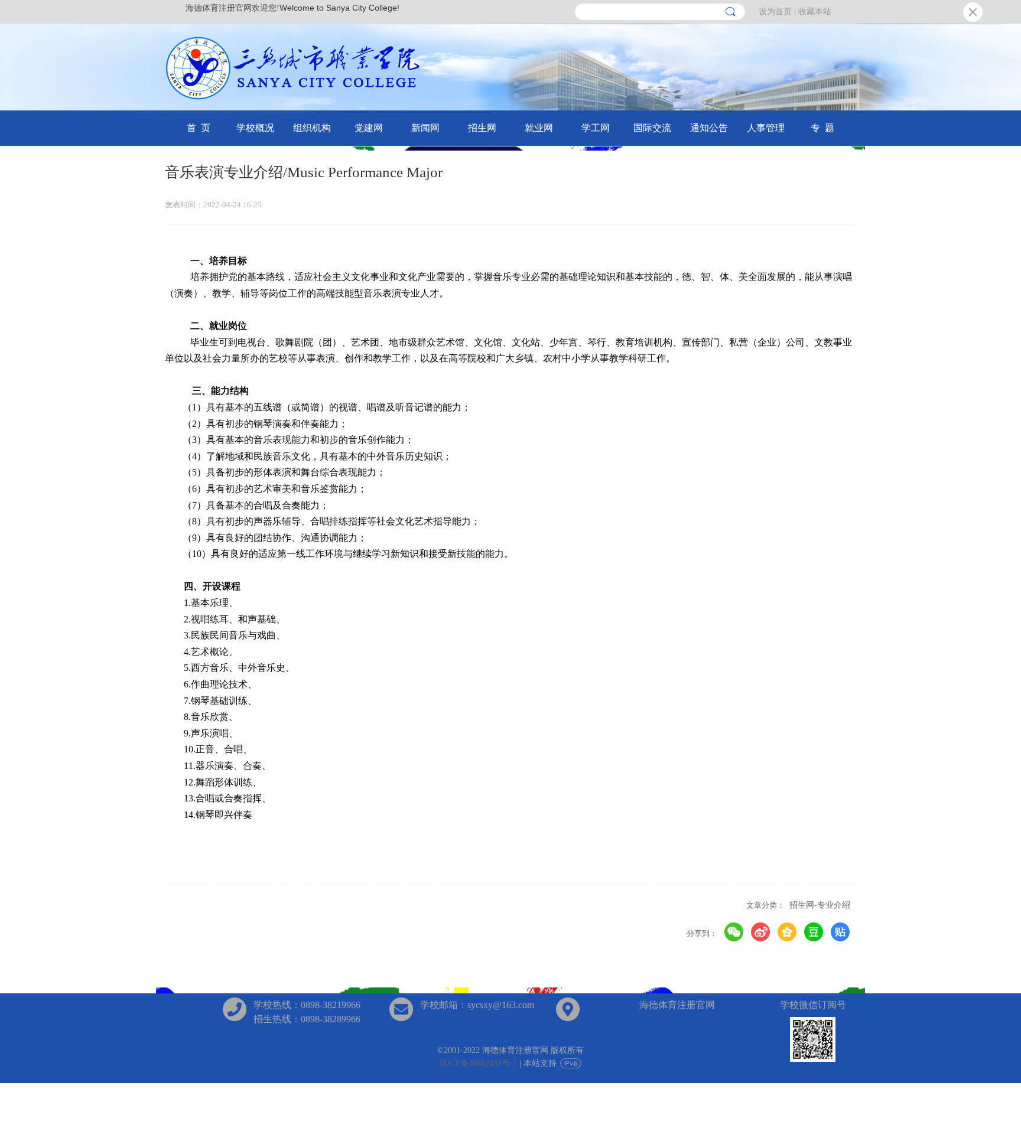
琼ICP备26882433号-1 (478, 1063)
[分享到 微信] (734, 932)
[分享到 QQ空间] (787, 932)
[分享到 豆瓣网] (814, 932)
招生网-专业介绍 (819, 905)
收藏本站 (814, 11)
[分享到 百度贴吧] (840, 932)
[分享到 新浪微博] (760, 932)
